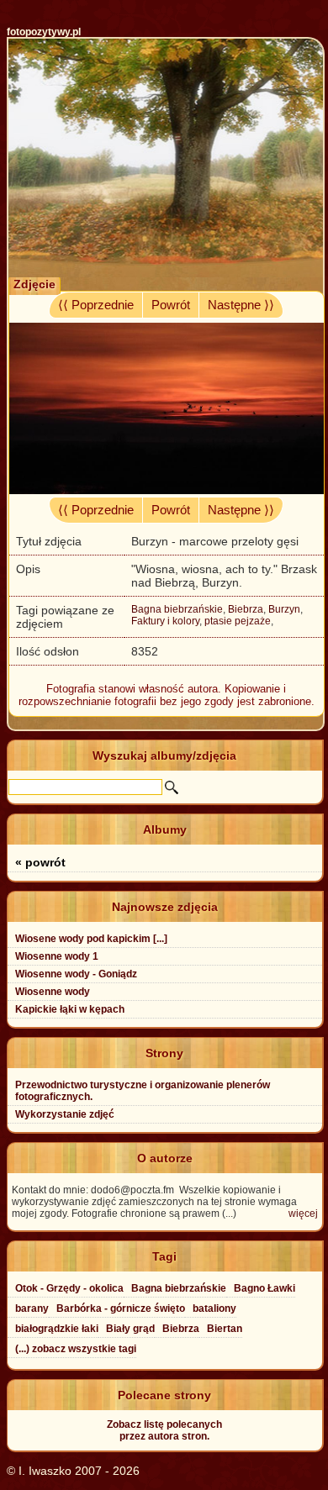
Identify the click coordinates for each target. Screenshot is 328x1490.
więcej (303, 1213)
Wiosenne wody (52, 992)
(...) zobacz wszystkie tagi (75, 1349)
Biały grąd (130, 1329)
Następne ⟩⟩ (241, 305)
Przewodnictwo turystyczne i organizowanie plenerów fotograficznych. (142, 1091)
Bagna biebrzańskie (177, 609)
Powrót (170, 305)
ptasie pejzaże (237, 621)
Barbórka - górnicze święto (120, 1308)
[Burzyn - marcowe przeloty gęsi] (166, 490)
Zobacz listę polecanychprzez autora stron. (164, 1430)
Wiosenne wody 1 (56, 956)
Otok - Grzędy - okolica (69, 1288)
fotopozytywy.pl (44, 32)
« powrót (40, 862)
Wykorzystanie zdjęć (64, 1114)
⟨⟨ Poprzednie (96, 305)
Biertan (224, 1329)
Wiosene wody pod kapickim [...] (91, 939)
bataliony (214, 1308)
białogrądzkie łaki (56, 1329)
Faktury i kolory (165, 621)
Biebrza (245, 609)
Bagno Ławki (264, 1288)
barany (32, 1308)
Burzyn (284, 609)
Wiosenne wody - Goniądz (76, 974)
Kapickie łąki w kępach (69, 1009)
